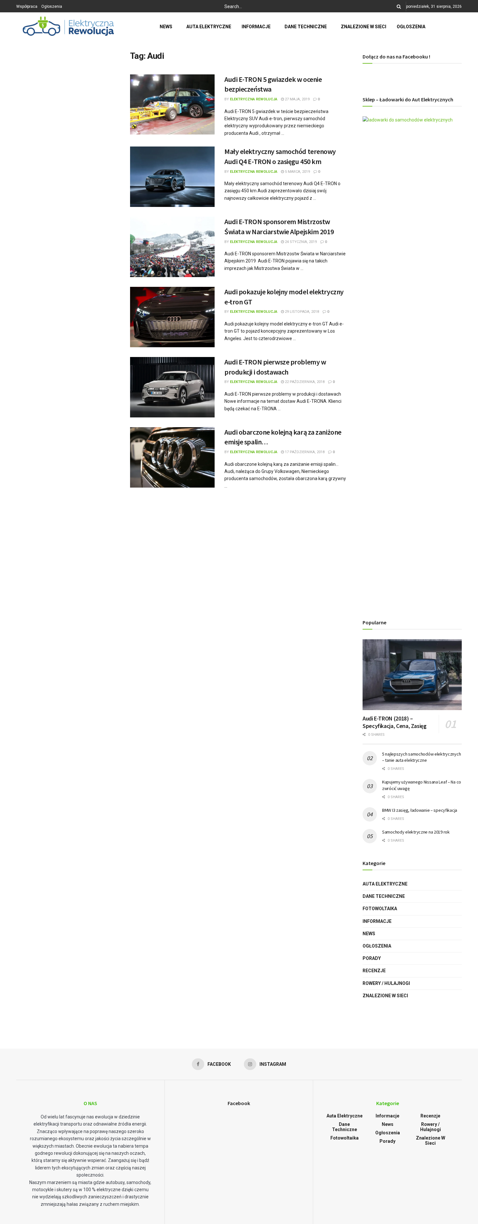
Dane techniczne (306, 26)
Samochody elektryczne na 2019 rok (416, 832)
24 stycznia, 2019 (300, 242)
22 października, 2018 (304, 382)
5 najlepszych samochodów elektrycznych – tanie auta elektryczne (421, 757)
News (166, 26)
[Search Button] (397, 6)
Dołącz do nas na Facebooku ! (396, 56)
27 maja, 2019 (297, 99)
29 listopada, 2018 (301, 312)
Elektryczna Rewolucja (253, 99)
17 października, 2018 (304, 452)
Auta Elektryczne (208, 26)
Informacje (256, 26)
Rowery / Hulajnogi (386, 983)
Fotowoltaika (380, 908)
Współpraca (26, 6)
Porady (372, 958)
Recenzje (374, 970)
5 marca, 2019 (297, 172)
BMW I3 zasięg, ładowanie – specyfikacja (419, 810)
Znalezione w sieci (363, 26)
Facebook (239, 1103)
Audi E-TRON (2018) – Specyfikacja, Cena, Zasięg (395, 722)
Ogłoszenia (51, 6)
